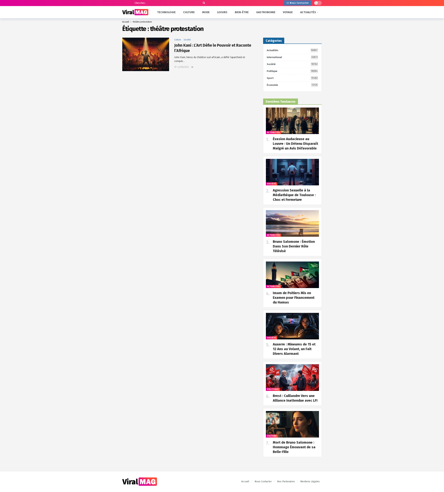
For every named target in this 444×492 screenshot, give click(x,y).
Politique (292, 71)
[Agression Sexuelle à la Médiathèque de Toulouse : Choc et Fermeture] (292, 172)
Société (187, 39)
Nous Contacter (299, 3)
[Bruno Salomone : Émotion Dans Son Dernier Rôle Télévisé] (292, 223)
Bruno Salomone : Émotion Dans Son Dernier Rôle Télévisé (294, 246)
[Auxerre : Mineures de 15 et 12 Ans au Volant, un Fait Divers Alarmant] (292, 326)
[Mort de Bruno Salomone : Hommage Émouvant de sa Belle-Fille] (292, 424)
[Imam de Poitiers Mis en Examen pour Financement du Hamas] (292, 275)
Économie (292, 85)
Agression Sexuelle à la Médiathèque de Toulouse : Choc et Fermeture (294, 195)
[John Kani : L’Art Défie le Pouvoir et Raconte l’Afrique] (145, 54)
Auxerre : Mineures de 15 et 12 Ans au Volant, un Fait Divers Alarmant (294, 349)
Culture (177, 39)
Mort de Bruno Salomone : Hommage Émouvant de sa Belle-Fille (294, 447)
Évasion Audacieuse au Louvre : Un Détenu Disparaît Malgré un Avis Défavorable (295, 143)
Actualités (292, 50)
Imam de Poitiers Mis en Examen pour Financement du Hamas (293, 297)
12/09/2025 (183, 67)
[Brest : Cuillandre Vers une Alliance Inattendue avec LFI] (292, 377)
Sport (292, 78)
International (292, 57)
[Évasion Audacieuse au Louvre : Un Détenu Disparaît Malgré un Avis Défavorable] (292, 121)
